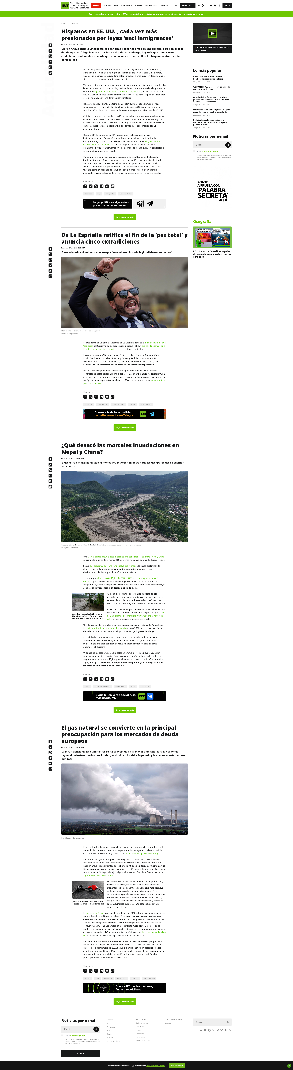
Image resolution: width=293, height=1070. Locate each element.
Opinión (138, 5)
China (87, 686)
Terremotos (145, 686)
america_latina (146, 404)
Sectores (135, 978)
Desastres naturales (102, 686)
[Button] (176, 5)
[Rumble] (203, 5)
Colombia (88, 404)
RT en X (80, 1053)
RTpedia (110, 1037)
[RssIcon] (230, 1030)
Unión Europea (149, 978)
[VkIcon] (199, 5)
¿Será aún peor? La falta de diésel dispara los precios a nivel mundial (88, 902)
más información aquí (155, 1065)
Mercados (108, 978)
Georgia (87, 144)
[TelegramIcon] (211, 5)
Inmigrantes (110, 194)
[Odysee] (209, 1030)
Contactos (140, 1026)
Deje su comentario (125, 217)
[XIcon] (207, 5)
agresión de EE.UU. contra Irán (98, 875)
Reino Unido (121, 978)
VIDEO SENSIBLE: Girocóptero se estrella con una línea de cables (211, 88)
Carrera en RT (141, 1037)
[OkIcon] (219, 5)
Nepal (133, 686)
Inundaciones (120, 686)
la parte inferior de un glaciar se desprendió (105, 628)
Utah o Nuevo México (102, 144)
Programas (125, 5)
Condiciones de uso (143, 1041)
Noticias (107, 5)
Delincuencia (102, 404)
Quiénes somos (142, 1023)
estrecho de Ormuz (95, 913)
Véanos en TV (188, 5)
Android (168, 1023)
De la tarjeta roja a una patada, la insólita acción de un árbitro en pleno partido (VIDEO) (210, 122)
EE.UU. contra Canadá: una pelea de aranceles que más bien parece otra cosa (212, 254)
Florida (156, 141)
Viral (116, 5)
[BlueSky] (215, 5)
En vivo (96, 5)
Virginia (148, 141)
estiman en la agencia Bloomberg (142, 853)
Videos (109, 1030)
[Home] (65, 5)
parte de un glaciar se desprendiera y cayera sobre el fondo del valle (135, 616)
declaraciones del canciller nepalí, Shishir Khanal (113, 565)
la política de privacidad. (210, 151)
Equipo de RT (165, 5)
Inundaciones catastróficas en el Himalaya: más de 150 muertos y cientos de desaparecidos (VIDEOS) (88, 616)
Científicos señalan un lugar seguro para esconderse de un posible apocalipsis (211, 110)
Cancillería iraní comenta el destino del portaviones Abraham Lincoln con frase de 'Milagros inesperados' (211, 99)
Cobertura (140, 1033)
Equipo (138, 1030)
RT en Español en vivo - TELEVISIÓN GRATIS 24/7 (212, 49)
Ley (98, 194)
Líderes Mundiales (113, 1041)
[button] (212, 33)
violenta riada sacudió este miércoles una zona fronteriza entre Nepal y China (126, 556)
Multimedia (150, 5)
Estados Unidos (126, 194)
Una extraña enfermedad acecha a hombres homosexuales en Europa (209, 77)
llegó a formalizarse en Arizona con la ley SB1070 (117, 91)
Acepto (208, 151)
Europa (87, 978)
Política (132, 404)
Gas (97, 978)
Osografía (202, 221)
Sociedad (88, 194)
